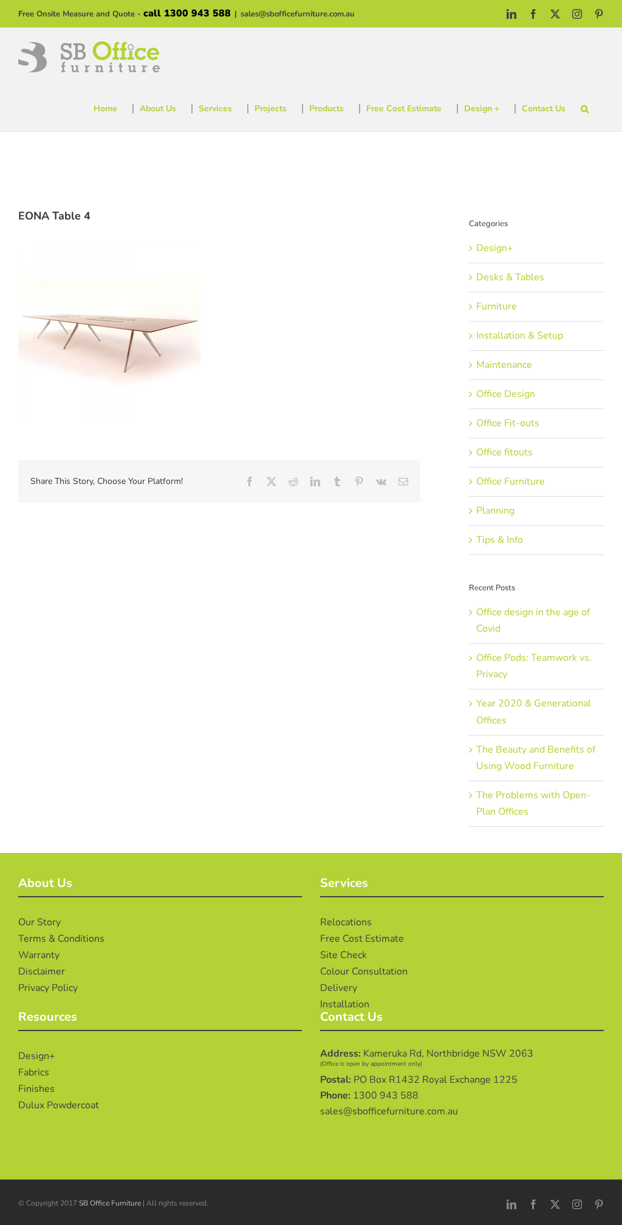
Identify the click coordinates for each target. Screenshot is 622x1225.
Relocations (346, 922)
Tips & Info (499, 540)
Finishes (36, 1089)
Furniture (496, 306)
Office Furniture (510, 481)
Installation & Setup (519, 335)
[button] (585, 108)
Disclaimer (41, 971)
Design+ (494, 248)
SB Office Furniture (110, 1203)
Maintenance (504, 364)
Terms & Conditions (61, 938)
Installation (344, 1004)
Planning (495, 510)
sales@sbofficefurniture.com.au (298, 14)
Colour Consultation (364, 971)
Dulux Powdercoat (58, 1105)
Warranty (39, 955)
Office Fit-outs (507, 423)
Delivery (338, 988)
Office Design (505, 394)
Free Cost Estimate (362, 938)
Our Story (39, 922)
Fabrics (33, 1072)
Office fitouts (504, 452)
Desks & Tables (510, 277)
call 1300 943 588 (187, 13)
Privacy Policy (48, 988)
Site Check (343, 955)
